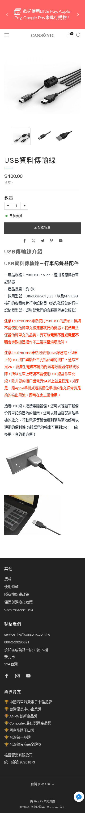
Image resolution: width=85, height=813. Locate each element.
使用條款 (11, 587)
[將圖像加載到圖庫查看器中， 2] (42, 136)
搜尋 (7, 579)
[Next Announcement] (78, 14)
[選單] (6, 35)
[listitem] (42, 14)
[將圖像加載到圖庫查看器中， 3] (63, 136)
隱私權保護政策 (16, 594)
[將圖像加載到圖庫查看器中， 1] (21, 136)
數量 (8, 198)
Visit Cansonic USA (19, 610)
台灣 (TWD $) (40, 784)
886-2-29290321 (16, 642)
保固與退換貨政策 (18, 602)
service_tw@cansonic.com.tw (27, 634)
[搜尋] (78, 35)
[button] (79, 798)
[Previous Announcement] (7, 14)
